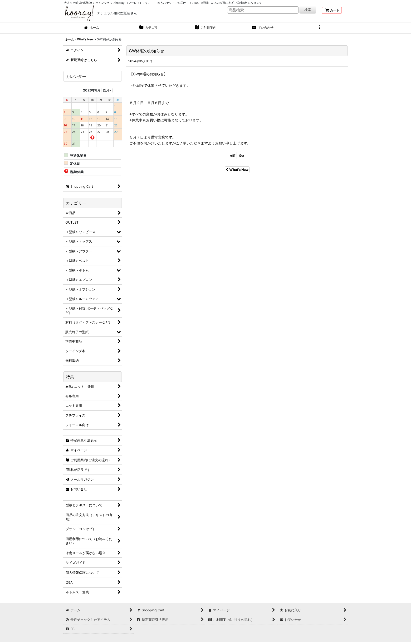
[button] (319, 28)
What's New (239, 170)
